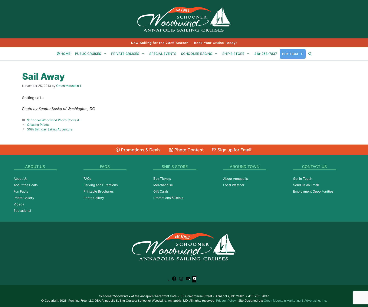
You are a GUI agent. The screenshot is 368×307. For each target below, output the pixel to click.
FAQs (87, 179)
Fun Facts (21, 191)
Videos (19, 204)
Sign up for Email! (234, 149)
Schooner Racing (196, 54)
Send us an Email (306, 185)
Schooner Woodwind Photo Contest (53, 120)
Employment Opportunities (313, 191)
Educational (22, 211)
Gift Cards (161, 191)
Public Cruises (88, 54)
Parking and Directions (100, 185)
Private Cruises (125, 54)
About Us (20, 179)
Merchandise (163, 185)
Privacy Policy (226, 300)
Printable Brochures (98, 191)
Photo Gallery (24, 198)
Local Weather (233, 185)
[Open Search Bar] (310, 53)
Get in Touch (302, 179)
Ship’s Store (233, 54)
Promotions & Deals (140, 149)
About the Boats (26, 185)
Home (65, 54)
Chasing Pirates (38, 124)
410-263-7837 (265, 54)
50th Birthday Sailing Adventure (49, 129)
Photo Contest (188, 149)
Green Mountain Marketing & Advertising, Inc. (295, 300)
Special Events (162, 54)
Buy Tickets (292, 54)
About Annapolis (235, 179)
